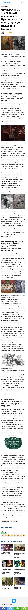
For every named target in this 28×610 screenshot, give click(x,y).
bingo (6, 32)
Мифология (4, 6)
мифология (5, 521)
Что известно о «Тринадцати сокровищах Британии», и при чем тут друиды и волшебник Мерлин (12, 19)
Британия (14, 521)
